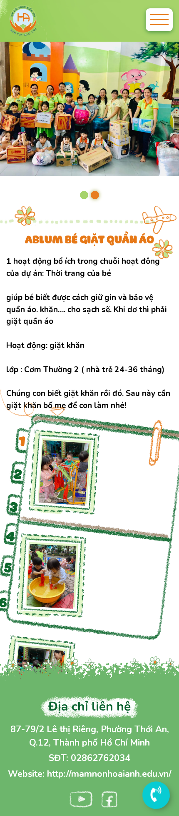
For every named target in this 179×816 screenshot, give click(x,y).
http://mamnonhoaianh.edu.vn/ (109, 774)
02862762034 (100, 758)
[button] (84, 195)
